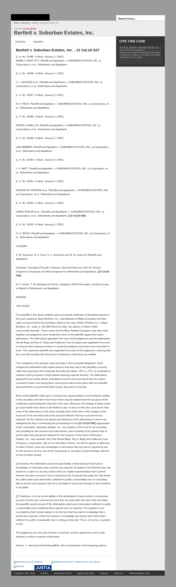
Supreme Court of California (30, 17)
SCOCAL (44, 573)
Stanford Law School (62, 573)
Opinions (25, 23)
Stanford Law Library (85, 573)
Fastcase (104, 573)
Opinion (20, 41)
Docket (39, 41)
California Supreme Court (139, 573)
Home (16, 23)
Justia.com (118, 573)
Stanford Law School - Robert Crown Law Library (29, 6)
